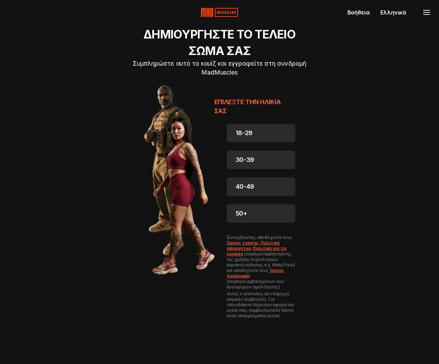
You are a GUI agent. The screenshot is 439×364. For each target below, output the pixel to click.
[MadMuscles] (219, 12)
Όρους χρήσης (243, 242)
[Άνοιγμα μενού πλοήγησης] (427, 12)
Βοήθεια (358, 12)
